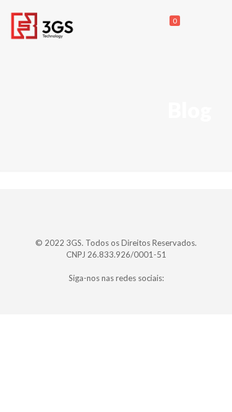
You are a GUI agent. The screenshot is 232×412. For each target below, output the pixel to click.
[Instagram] (132, 295)
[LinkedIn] (116, 295)
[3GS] (42, 24)
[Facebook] (99, 295)
